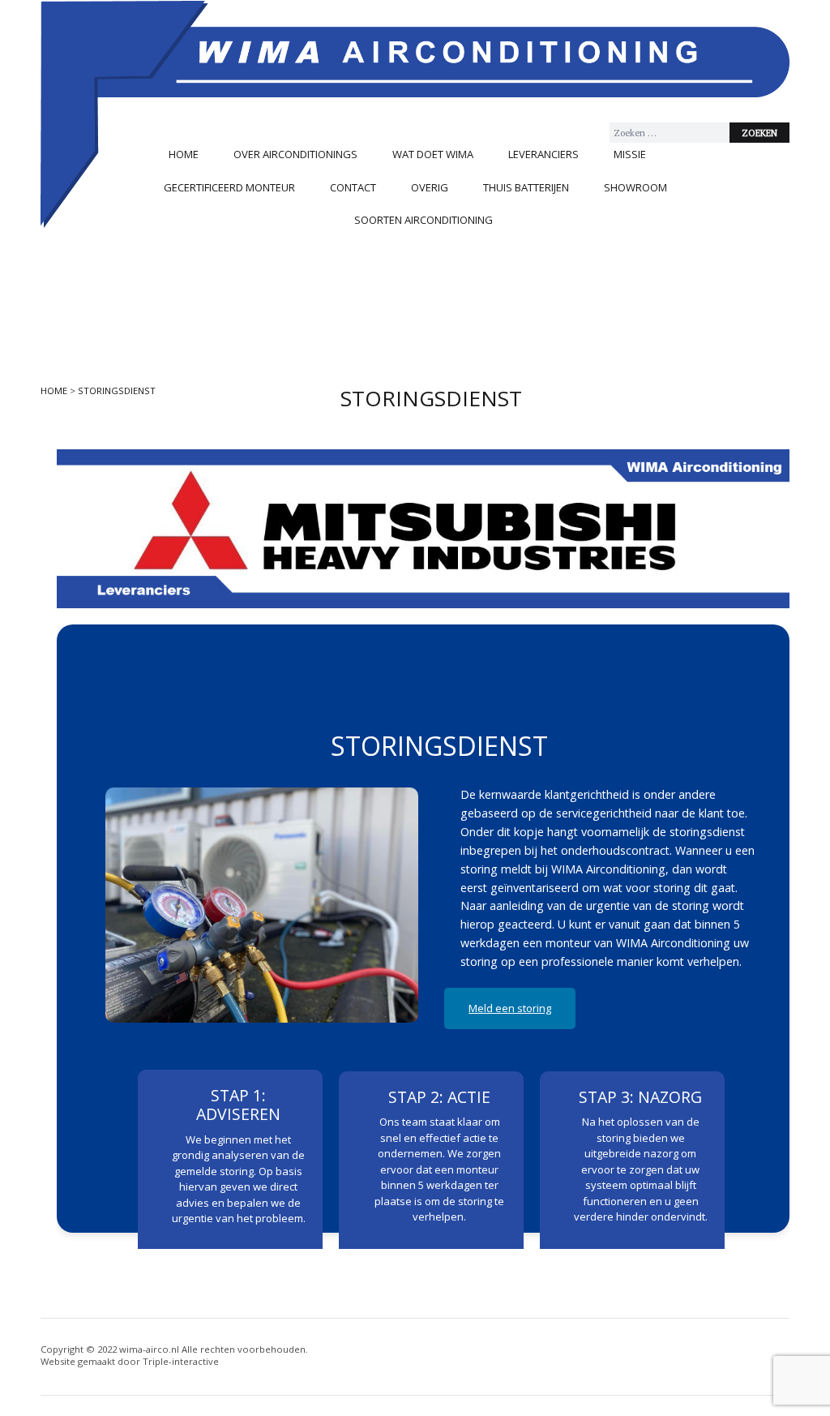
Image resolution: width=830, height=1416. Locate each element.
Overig (429, 187)
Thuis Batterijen (526, 187)
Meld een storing (509, 1008)
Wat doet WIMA (432, 154)
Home (184, 154)
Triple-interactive (181, 1361)
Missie (630, 154)
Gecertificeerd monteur (229, 187)
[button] (82, 529)
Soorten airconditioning (423, 219)
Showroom (635, 187)
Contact (353, 187)
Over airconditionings (295, 154)
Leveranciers (543, 154)
